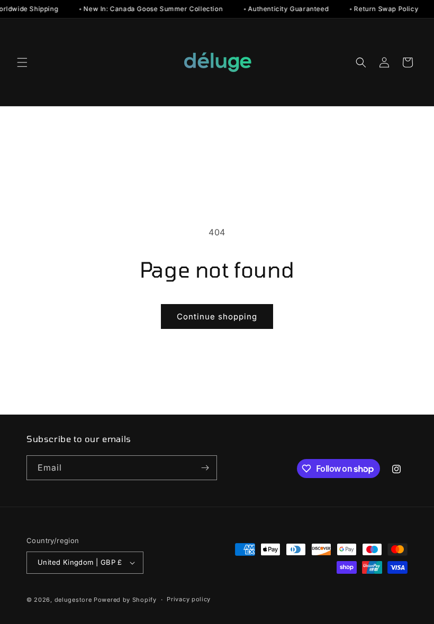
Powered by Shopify (125, 599)
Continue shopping (217, 316)
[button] (22, 62)
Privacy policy (189, 599)
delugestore (73, 599)
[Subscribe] (204, 467)
